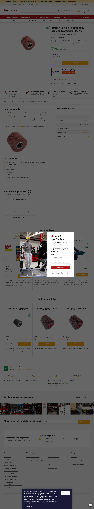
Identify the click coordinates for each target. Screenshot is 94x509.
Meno (52, 254)
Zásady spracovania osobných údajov (60, 273)
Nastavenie (28, 506)
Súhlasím (65, 493)
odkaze (39, 503)
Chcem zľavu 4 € (60, 267)
